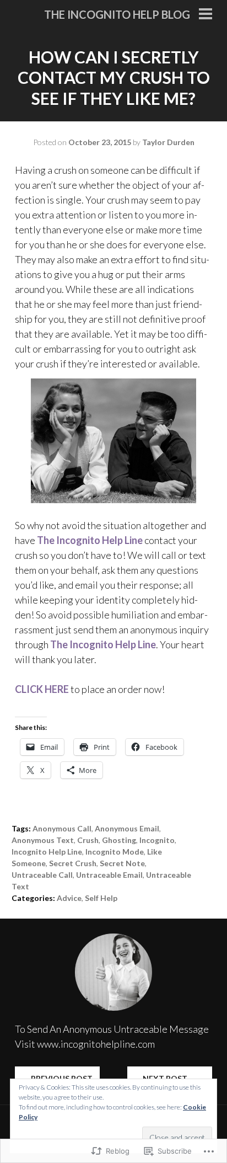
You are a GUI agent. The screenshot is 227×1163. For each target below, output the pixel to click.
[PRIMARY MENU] (205, 15)
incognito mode (114, 851)
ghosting (119, 840)
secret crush (72, 863)
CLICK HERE (42, 689)
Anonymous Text (43, 840)
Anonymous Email (127, 828)
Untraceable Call (42, 874)
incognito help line (47, 851)
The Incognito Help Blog (117, 14)
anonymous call (62, 828)
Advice (69, 898)
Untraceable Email (109, 874)
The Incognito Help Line (90, 540)
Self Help (101, 898)
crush (88, 840)
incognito (157, 840)
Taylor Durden (168, 142)
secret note (122, 863)
